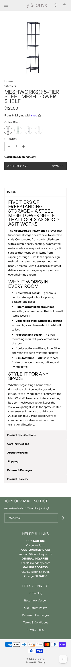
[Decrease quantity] (9, 146)
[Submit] (62, 518)
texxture (10, 85)
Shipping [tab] (13, 461)
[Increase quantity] (23, 146)
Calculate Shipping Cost (20, 157)
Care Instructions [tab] (18, 443)
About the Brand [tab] (17, 452)
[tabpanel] (35, 313)
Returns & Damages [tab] (19, 470)
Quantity (10, 139)
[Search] (55, 5)
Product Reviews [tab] (17, 479)
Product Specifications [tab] (21, 435)
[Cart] (64, 5)
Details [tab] (11, 192)
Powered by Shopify (35, 662)
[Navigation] (5, 5)
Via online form (35, 545)
